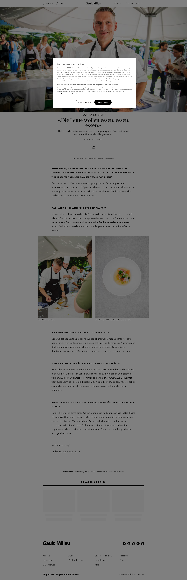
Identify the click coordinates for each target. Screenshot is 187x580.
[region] (94, 83)
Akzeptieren (103, 102)
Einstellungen (84, 102)
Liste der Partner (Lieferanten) (68, 94)
